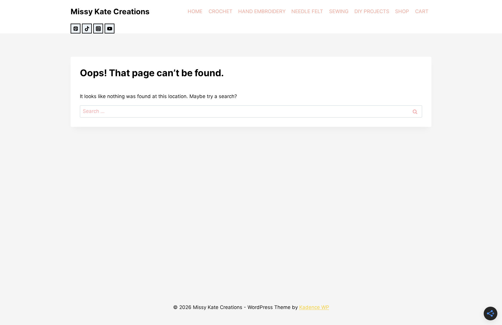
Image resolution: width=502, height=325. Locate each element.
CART (422, 11)
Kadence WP (314, 307)
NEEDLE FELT (307, 11)
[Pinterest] (75, 28)
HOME (195, 11)
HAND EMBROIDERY (262, 11)
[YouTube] (109, 28)
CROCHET (220, 11)
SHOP (402, 11)
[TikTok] (87, 28)
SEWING (339, 11)
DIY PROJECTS (371, 11)
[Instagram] (98, 28)
